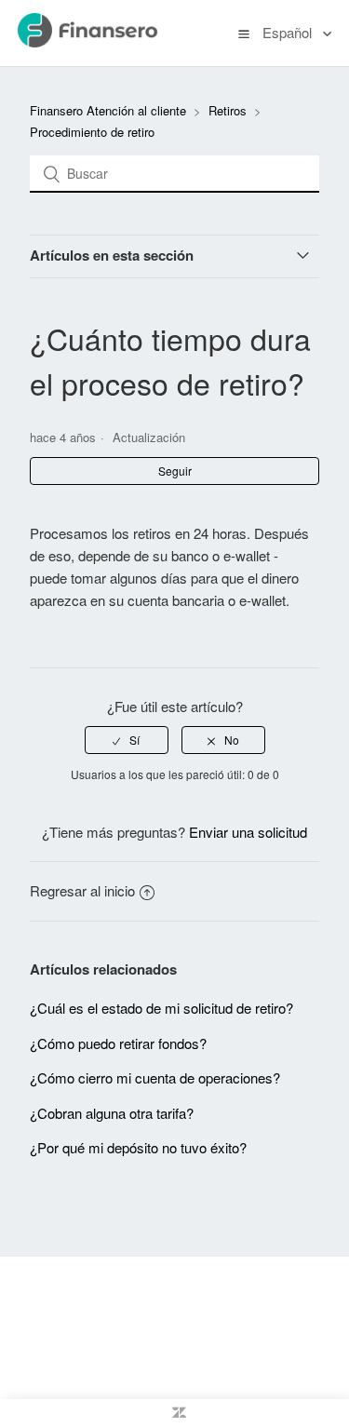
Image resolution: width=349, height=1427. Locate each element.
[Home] (107, 41)
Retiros (227, 110)
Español (288, 32)
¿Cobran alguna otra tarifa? (112, 1113)
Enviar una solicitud (248, 831)
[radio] (126, 740)
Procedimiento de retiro (92, 132)
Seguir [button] (175, 470)
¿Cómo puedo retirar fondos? (118, 1043)
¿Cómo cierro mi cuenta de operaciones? (155, 1077)
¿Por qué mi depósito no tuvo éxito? (138, 1147)
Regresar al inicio (82, 890)
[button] (243, 33)
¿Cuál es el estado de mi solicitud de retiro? (161, 1007)
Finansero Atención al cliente (108, 110)
